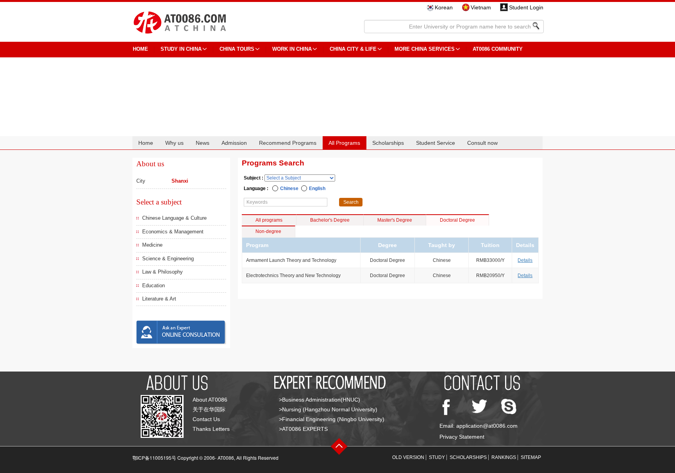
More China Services (425, 49)
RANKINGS (503, 457)
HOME (140, 49)
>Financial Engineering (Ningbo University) (331, 419)
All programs (268, 220)
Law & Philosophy (162, 272)
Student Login (526, 7)
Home (145, 143)
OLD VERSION (408, 457)
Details (525, 260)
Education (153, 285)
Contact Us (206, 419)
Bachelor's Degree (330, 220)
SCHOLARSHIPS (468, 457)
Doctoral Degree (457, 220)
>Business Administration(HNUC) (319, 400)
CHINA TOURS (237, 49)
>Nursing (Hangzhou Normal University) (328, 409)
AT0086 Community (498, 49)
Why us (174, 143)
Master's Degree (394, 220)
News (202, 143)
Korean (444, 7)
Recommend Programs (287, 143)
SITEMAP (531, 457)
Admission (234, 143)
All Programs (344, 143)
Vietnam (481, 7)
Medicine (152, 245)
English (317, 188)
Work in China (292, 49)
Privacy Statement (461, 437)
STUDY (437, 457)
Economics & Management (173, 232)
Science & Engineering (168, 258)
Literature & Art (159, 299)
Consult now (482, 143)
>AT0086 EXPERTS (303, 429)
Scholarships (388, 143)
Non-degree (268, 231)
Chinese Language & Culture (174, 218)
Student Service (435, 143)
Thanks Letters (211, 429)
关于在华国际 (209, 409)
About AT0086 (210, 400)
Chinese (289, 188)
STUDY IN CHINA (181, 49)
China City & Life (353, 49)
